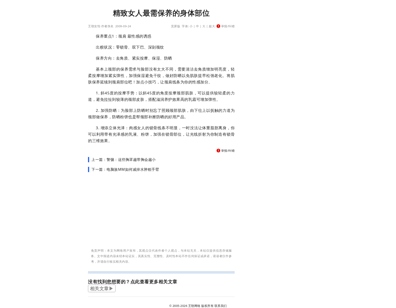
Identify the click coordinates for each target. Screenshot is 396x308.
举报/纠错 (227, 26)
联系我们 (220, 306)
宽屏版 (175, 26)
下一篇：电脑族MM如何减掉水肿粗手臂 (125, 169)
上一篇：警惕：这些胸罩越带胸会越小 (123, 159)
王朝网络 (194, 306)
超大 (212, 26)
